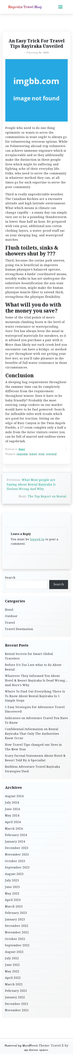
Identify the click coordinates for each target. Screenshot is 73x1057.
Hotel (22, 449)
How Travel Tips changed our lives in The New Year (33, 747)
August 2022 (14, 952)
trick (41, 453)
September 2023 (17, 867)
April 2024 (13, 822)
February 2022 (16, 991)
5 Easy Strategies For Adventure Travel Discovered (35, 709)
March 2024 (14, 828)
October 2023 (15, 861)
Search (10, 577)
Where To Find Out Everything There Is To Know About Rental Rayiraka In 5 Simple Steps (35, 695)
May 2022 (12, 971)
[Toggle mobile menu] (60, 7)
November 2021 (17, 1010)
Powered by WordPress (21, 1045)
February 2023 (16, 913)
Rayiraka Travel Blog (25, 7)
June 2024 (12, 809)
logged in (37, 539)
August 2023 (14, 874)
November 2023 (17, 854)
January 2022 (15, 997)
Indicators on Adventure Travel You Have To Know (36, 720)
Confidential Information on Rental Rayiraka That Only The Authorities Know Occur (32, 733)
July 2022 (12, 958)
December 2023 (16, 848)
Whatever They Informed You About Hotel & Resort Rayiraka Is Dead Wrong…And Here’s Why (36, 680)
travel (33, 453)
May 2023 (12, 893)
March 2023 (14, 906)
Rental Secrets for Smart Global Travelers (29, 656)
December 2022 (16, 926)
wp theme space (36, 1050)
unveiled (51, 453)
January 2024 (15, 841)
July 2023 (12, 880)
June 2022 (12, 965)
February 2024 (16, 835)
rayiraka (22, 453)
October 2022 (15, 939)
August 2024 (14, 796)
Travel (10, 623)
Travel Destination (19, 629)
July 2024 (12, 802)
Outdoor (11, 616)
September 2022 (17, 945)
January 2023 (15, 919)
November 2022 (17, 932)
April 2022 (13, 978)
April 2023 (13, 900)
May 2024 (12, 815)
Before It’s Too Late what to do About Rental (33, 667)
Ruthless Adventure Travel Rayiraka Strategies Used (32, 769)
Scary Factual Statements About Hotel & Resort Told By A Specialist (35, 758)
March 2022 (14, 984)
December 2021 (16, 1004)
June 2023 (12, 887)
